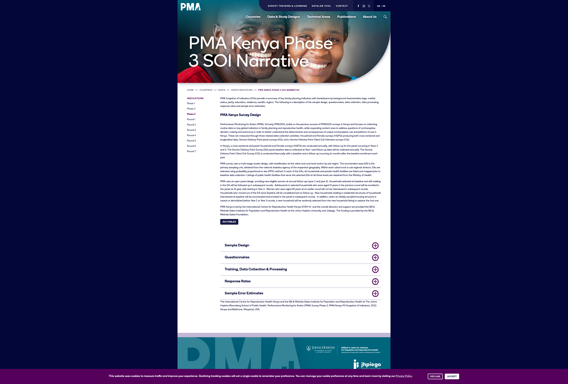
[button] (378, 6)
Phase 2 (191, 109)
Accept (452, 376)
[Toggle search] (385, 16)
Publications (346, 17)
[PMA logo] (191, 6)
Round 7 (191, 151)
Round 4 (191, 135)
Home (190, 90)
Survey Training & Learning (287, 6)
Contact (342, 6)
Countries (253, 17)
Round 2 (191, 125)
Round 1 (191, 119)
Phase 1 (191, 103)
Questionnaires (237, 257)
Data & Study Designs (283, 17)
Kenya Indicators (242, 90)
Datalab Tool (321, 6)
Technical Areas (318, 17)
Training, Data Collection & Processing (256, 269)
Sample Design (237, 245)
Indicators (195, 98)
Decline (435, 376)
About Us (370, 17)
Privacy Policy (404, 376)
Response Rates (238, 281)
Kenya (222, 90)
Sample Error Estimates (244, 293)
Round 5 (191, 141)
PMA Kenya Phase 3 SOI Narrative (279, 90)
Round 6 (191, 146)
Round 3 (191, 130)
